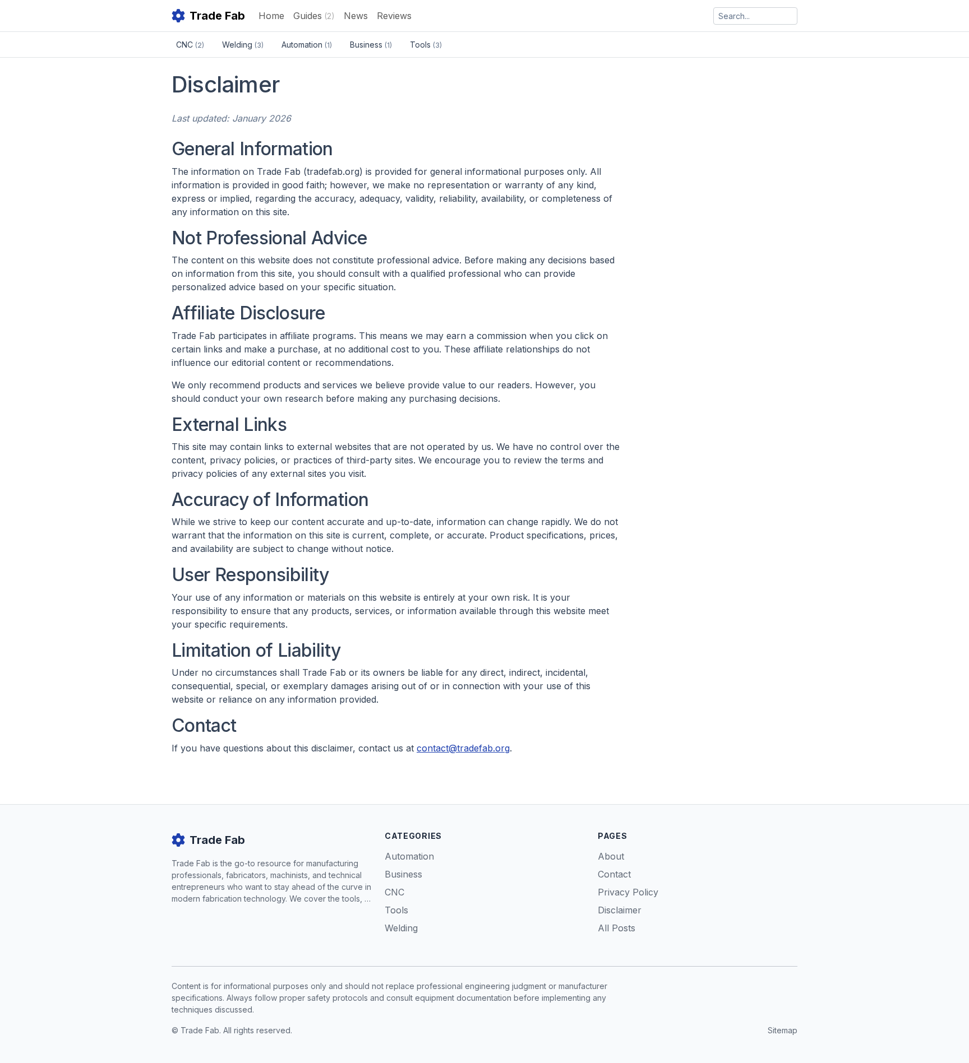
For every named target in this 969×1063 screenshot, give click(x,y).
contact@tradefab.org (463, 748)
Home (271, 15)
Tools (426, 44)
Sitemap (782, 1030)
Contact (614, 874)
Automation (307, 44)
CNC (190, 44)
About (611, 856)
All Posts (616, 928)
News (356, 15)
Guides (314, 15)
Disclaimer (620, 910)
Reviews (394, 15)
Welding (243, 44)
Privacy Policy (628, 892)
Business (371, 44)
